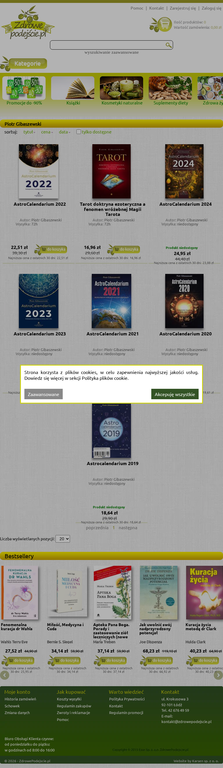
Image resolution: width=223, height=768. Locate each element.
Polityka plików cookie (104, 378)
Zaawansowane (43, 394)
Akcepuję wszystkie (175, 394)
